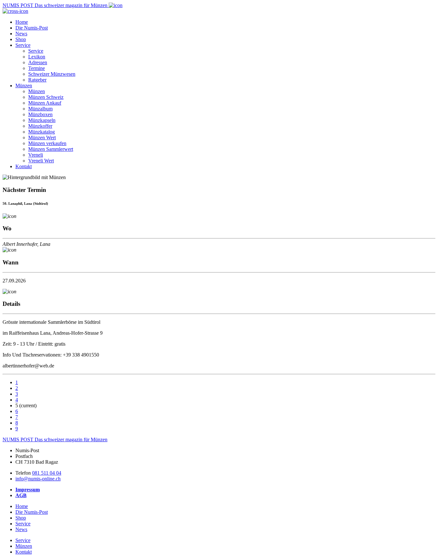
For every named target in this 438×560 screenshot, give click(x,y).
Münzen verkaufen (47, 143)
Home (21, 22)
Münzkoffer (40, 126)
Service (22, 45)
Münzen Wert (42, 137)
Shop (20, 39)
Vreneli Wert (41, 160)
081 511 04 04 (46, 473)
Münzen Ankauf (44, 103)
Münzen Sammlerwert (50, 149)
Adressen (37, 62)
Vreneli (35, 155)
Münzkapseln (41, 120)
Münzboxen (40, 114)
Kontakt (23, 166)
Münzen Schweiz (45, 97)
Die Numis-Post (31, 27)
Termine (36, 68)
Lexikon (36, 56)
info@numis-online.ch (38, 478)
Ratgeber (37, 79)
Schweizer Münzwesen (51, 74)
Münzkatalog (41, 131)
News (21, 33)
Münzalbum (40, 108)
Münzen (23, 85)
